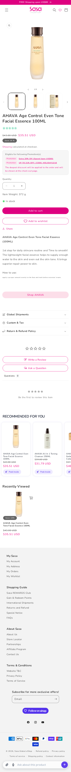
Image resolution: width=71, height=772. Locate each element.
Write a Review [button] (37, 359)
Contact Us (13, 654)
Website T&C (14, 671)
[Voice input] (13, 764)
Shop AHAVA (35, 295)
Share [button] (9, 228)
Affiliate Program (16, 649)
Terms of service (17, 756)
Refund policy (42, 751)
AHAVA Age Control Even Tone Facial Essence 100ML (15, 456)
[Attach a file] (7, 764)
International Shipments (20, 602)
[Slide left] (28, 89)
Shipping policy (35, 756)
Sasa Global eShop (23, 751)
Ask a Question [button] (37, 368)
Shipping (7, 146)
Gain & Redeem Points (19, 597)
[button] (6, 10)
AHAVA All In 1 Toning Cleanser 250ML (46, 455)
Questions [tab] (9, 375)
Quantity (6, 179)
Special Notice (14, 612)
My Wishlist (13, 576)
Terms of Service (16, 680)
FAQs (10, 617)
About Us (12, 634)
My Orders (12, 571)
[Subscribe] (55, 699)
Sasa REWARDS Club (19, 593)
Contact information (55, 756)
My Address (13, 566)
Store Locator (14, 639)
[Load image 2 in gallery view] (35, 101)
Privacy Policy (14, 675)
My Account (13, 561)
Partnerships (14, 644)
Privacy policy (58, 751)
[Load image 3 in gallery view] (54, 101)
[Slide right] (42, 89)
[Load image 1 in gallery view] (16, 101)
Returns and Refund (18, 607)
